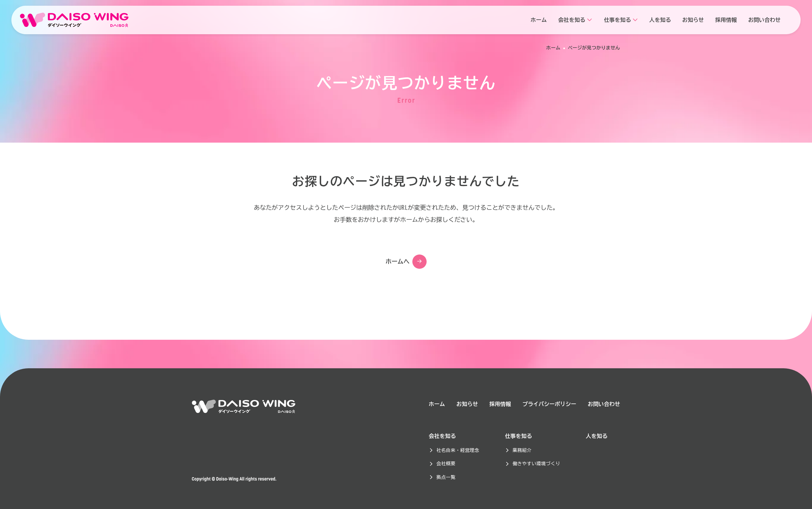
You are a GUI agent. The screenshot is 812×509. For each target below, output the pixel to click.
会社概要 (445, 463)
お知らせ (467, 404)
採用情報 (500, 404)
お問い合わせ (604, 404)
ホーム (553, 48)
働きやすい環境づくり (536, 463)
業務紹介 (522, 450)
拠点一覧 (445, 477)
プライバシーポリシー (549, 404)
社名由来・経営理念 (457, 450)
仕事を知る (518, 436)
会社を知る (442, 436)
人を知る (596, 436)
